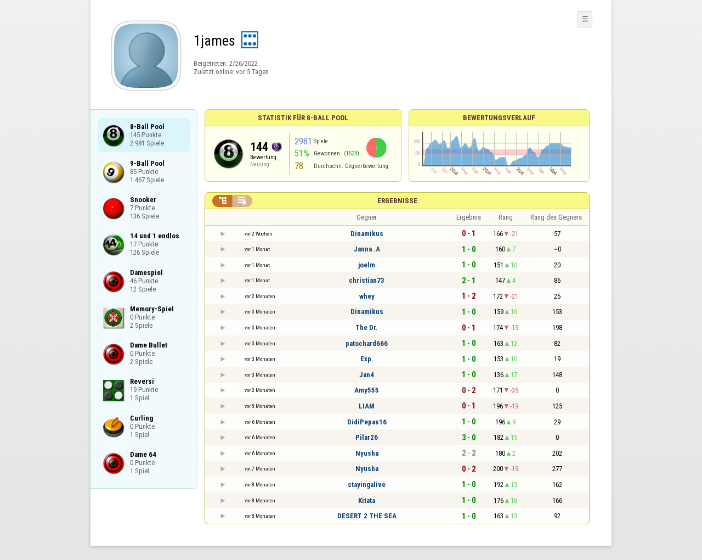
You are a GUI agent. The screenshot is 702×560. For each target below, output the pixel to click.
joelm (366, 265)
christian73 (366, 280)
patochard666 (367, 343)
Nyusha (366, 453)
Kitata (366, 500)
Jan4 (366, 375)
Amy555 (366, 390)
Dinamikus (366, 233)
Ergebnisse (397, 201)
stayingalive (367, 484)
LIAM (367, 406)
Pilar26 (366, 437)
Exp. (366, 359)
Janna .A (367, 249)
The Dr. (366, 327)
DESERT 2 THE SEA (367, 516)
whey (367, 296)
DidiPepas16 (367, 422)
